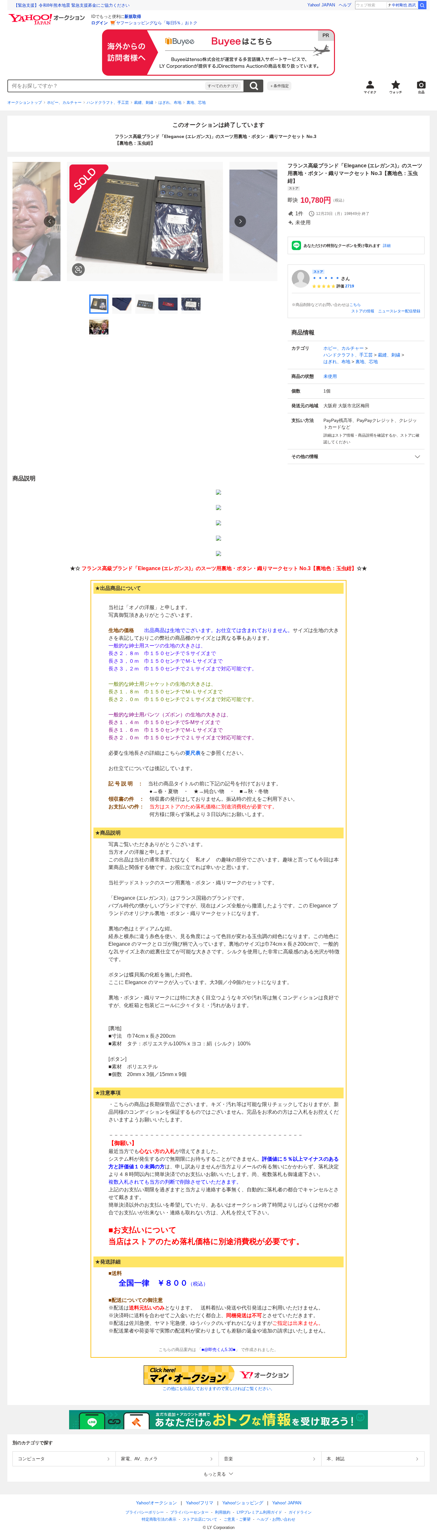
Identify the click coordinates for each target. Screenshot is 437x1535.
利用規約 (222, 1512)
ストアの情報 (362, 311)
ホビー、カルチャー (64, 102)
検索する (253, 86)
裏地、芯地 (196, 102)
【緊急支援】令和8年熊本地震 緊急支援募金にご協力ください (72, 5)
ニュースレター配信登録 (399, 311)
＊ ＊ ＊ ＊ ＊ (326, 278)
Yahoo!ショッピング (242, 1502)
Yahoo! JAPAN (321, 5)
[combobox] (106, 86)
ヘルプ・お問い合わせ (276, 1519)
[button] (356, 456)
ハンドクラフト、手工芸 (108, 102)
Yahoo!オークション (156, 1502)
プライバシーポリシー (144, 1512)
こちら (355, 304)
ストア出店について (200, 1519)
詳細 (387, 245)
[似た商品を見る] (78, 269)
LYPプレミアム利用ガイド (259, 1512)
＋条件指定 (279, 86)
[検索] (422, 5)
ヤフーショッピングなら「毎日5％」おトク (156, 22)
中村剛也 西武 (404, 5)
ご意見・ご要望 (237, 1519)
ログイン (99, 22)
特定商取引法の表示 (159, 1519)
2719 (349, 286)
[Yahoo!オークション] (47, 15)
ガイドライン (300, 1512)
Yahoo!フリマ (199, 1502)
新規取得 (132, 16)
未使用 (330, 376)
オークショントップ (24, 102)
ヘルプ (345, 5)
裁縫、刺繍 (143, 102)
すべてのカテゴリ (223, 86)
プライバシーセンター (189, 1512)
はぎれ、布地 (169, 102)
